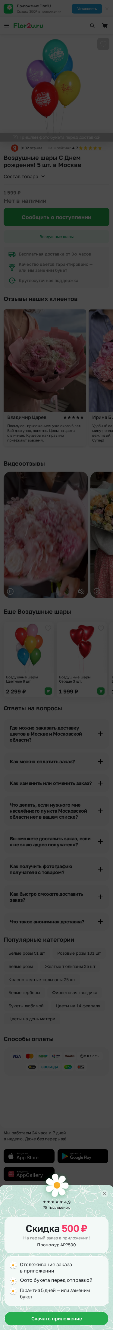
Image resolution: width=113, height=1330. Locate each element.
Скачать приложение (56, 1319)
